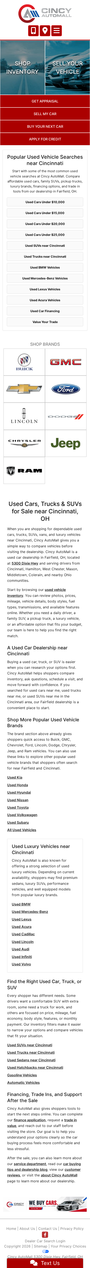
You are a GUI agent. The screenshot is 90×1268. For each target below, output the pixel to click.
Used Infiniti (22, 957)
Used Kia (14, 777)
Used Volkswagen (22, 815)
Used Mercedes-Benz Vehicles (45, 278)
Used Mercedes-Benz (30, 911)
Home (11, 1228)
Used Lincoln (23, 942)
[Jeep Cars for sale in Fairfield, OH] (66, 443)
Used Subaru (18, 822)
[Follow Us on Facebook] (45, 1235)
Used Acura (21, 926)
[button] (9, 1204)
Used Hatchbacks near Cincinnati (35, 1067)
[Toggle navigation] (56, 30)
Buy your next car (45, 126)
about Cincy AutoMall (59, 1175)
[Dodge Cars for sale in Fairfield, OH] (66, 416)
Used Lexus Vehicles (45, 289)
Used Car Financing (45, 311)
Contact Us (47, 1228)
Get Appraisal (45, 101)
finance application (30, 1120)
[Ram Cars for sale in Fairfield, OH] (24, 470)
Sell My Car (45, 114)
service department (30, 1164)
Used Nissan (17, 800)
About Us (27, 1228)
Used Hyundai (19, 792)
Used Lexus (21, 919)
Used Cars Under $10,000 (45, 202)
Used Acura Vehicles (45, 300)
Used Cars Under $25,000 (45, 235)
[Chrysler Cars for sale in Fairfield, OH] (24, 443)
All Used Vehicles (21, 830)
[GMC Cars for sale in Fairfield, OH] (66, 362)
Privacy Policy (72, 1228)
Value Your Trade (45, 322)
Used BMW (21, 904)
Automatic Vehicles (23, 1082)
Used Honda (17, 785)
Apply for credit (45, 139)
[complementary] (77, 1255)
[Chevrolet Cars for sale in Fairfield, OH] (24, 389)
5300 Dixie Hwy (25, 563)
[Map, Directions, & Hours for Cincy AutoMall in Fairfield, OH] (45, 30)
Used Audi (20, 949)
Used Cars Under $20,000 (45, 224)
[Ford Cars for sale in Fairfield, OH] (66, 389)
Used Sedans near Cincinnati (31, 1060)
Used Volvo (21, 964)
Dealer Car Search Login (45, 1241)
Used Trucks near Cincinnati (45, 256)
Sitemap (40, 1246)
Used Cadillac (23, 934)
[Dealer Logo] (45, 14)
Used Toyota (18, 807)
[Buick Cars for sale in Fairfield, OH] (24, 362)
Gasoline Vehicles (22, 1075)
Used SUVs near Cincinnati (45, 245)
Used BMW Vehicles (45, 267)
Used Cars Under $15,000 (45, 213)
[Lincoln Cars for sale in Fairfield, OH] (24, 416)
